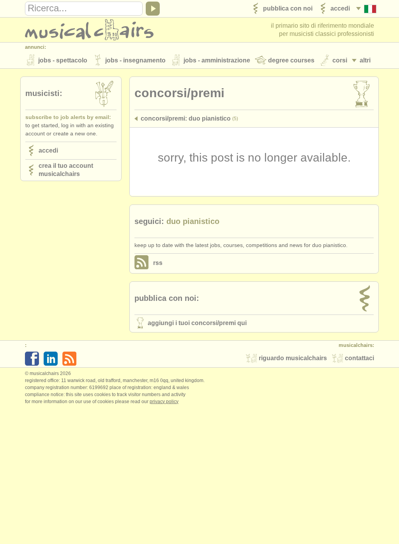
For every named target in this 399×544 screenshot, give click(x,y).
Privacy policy (164, 401)
